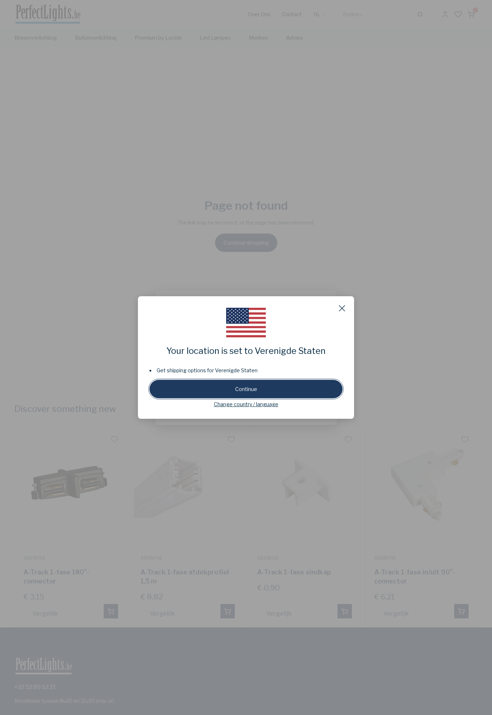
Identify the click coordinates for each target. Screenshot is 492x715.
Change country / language (246, 404)
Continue (246, 389)
